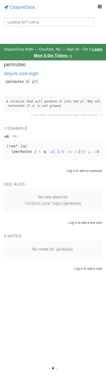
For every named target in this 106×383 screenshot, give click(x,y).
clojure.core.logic (21, 73)
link (15, 136)
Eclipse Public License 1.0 (86, 115)
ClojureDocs (22, 6)
